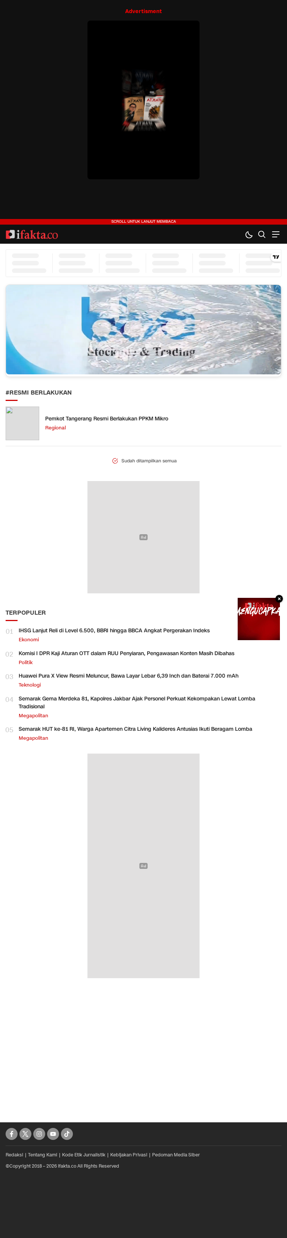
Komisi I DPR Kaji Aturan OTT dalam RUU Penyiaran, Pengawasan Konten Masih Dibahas (126, 653)
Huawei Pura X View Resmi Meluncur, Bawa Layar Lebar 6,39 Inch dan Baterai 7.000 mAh (128, 675)
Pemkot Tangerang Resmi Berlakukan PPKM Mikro (106, 418)
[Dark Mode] (248, 234)
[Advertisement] (143, 1041)
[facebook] (12, 1134)
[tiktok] (67, 1134)
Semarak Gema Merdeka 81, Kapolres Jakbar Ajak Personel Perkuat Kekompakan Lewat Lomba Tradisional (137, 702)
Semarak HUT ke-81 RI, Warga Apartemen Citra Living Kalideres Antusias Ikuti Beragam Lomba (135, 729)
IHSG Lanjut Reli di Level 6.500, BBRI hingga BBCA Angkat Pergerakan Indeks (114, 630)
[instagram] (39, 1134)
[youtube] (53, 1134)
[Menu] (274, 234)
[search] (261, 234)
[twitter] (25, 1134)
